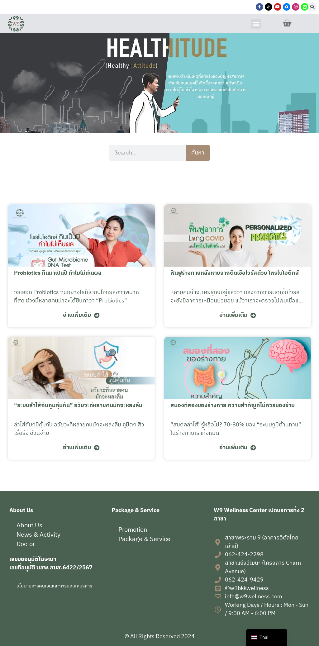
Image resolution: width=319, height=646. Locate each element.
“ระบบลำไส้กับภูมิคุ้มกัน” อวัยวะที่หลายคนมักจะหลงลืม (78, 405)
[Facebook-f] (259, 7)
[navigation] (266, 637)
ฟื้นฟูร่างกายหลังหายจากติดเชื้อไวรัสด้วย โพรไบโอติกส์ (234, 273)
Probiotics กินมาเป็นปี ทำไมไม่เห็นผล (58, 273)
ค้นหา (197, 153)
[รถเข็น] (287, 23)
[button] (312, 7)
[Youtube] (277, 7)
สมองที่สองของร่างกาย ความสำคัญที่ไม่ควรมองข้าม (232, 405)
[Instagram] (295, 7)
